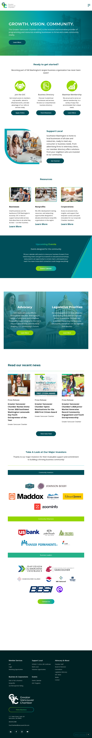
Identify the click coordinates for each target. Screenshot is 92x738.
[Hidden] (89, 5)
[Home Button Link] (21, 700)
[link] (8, 5)
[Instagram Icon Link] (22, 732)
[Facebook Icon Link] (16, 732)
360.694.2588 (12, 722)
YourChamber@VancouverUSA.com (19, 725)
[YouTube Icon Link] (27, 732)
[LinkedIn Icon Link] (11, 732)
